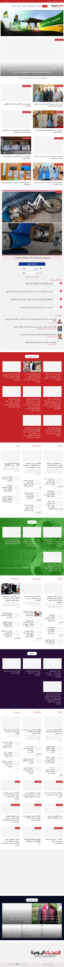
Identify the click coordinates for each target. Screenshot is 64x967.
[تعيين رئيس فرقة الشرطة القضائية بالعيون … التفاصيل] (16, 93)
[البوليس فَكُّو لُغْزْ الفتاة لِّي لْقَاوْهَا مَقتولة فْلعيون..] (57, 285)
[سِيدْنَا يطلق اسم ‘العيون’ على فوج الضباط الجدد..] (53, 808)
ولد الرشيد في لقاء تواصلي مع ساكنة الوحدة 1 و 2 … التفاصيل (32, 598)
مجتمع (18, 6)
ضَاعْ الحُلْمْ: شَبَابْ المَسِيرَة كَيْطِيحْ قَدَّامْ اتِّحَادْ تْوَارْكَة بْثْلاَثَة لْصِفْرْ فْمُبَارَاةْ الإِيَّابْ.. (12, 541)
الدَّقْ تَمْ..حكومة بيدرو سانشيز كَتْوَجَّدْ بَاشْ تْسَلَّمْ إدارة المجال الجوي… (31, 731)
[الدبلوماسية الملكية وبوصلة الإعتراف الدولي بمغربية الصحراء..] (60, 336)
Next (3, 58)
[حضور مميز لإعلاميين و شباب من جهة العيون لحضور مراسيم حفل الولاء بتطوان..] (57, 293)
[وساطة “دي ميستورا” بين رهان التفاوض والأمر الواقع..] (60, 344)
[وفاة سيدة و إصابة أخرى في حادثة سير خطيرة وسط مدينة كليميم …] (48, 145)
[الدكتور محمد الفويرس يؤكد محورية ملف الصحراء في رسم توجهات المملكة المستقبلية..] (17, 913)
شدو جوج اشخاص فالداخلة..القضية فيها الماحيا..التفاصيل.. (32, 258)
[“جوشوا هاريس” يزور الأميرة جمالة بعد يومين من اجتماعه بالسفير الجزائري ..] (38, 769)
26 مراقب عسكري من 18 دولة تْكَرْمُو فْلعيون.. (28, 760)
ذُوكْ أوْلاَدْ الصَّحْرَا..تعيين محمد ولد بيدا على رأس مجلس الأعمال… (53, 619)
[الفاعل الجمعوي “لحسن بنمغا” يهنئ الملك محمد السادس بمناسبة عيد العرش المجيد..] (10, 831)
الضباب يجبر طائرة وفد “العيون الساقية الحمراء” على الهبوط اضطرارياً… (10, 634)
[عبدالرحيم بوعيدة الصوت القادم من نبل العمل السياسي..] (32, 663)
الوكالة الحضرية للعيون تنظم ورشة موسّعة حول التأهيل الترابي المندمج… (32, 634)
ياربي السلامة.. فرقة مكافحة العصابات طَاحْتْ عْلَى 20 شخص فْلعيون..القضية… (10, 598)
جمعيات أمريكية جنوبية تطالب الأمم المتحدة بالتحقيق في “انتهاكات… (33, 496)
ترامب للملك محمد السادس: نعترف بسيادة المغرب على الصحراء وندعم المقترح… (54, 505)
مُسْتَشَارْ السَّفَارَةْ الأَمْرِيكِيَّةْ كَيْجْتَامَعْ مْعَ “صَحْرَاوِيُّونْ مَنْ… (32, 841)
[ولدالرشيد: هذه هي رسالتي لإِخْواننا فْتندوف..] (11, 663)
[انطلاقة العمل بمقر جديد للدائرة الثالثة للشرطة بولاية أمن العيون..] (53, 722)
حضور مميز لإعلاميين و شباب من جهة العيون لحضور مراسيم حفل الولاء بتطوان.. (29, 291)
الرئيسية (45, 6)
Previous (60, 58)
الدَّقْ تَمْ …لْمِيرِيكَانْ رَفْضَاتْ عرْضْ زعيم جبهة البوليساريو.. (53, 841)
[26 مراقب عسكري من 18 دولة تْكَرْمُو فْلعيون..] (38, 761)
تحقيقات (58, 192)
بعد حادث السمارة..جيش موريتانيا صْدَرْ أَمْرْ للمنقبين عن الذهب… (54, 771)
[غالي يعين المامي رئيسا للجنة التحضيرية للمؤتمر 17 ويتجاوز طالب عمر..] (38, 482)
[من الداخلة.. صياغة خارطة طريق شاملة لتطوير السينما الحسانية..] (52, 931)
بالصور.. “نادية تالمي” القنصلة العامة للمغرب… (7, 754)
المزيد (13, 6)
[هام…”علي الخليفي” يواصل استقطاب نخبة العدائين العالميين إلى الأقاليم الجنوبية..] (52, 532)
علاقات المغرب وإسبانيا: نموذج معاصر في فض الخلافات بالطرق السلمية (35, 327)
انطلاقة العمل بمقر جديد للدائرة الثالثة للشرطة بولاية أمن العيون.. (53, 731)
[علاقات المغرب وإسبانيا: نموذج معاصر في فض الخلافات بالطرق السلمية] (60, 328)
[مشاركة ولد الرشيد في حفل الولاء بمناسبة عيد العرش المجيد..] (53, 785)
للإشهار (55, 1)
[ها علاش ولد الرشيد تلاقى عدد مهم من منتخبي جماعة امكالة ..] (48, 171)
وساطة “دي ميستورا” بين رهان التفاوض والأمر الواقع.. (40, 342)
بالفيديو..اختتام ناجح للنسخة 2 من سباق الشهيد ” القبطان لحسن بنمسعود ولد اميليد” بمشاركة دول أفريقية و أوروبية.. (31, 543)
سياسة (39, 6)
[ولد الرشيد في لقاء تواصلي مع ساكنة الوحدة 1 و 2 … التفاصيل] (32, 588)
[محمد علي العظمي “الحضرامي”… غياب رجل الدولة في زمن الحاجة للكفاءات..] (52, 663)
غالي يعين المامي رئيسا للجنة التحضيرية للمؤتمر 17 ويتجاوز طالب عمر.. (32, 484)
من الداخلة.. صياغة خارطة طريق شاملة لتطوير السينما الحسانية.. (52, 932)
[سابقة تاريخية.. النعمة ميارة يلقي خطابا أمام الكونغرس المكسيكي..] (38, 748)
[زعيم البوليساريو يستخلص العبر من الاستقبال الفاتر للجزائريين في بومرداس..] (53, 455)
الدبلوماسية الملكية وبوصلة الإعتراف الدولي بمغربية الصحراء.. (38, 334)
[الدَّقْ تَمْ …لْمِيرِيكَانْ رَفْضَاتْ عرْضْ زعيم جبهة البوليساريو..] (53, 831)
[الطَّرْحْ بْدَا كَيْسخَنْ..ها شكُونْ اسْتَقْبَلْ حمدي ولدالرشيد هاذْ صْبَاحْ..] (16, 487)
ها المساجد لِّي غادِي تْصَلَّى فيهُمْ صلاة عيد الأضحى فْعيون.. (11, 731)
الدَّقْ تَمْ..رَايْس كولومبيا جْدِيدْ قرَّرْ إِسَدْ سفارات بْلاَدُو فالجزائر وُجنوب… (31, 818)
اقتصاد (24, 6)
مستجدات (59, 781)
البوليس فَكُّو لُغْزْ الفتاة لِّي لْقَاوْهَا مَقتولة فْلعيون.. (38, 283)
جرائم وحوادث (58, 138)
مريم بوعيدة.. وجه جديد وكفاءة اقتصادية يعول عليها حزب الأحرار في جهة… (53, 482)
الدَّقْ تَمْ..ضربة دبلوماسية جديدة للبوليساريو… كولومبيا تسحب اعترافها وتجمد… (32, 465)
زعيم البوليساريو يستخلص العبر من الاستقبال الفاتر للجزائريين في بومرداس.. (54, 465)
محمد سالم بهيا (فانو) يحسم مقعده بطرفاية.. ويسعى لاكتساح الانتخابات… (33, 508)
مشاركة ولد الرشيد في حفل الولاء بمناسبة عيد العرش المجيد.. (53, 794)
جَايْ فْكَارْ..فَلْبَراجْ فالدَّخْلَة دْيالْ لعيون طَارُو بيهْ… (6, 615)
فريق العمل (49, 1)
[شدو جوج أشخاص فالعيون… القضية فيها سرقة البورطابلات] (16, 171)
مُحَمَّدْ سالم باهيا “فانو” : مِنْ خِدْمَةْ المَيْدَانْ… (7, 478)
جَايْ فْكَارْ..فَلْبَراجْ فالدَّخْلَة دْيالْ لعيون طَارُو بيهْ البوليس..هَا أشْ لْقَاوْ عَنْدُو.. (31, 299)
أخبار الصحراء (31, 6)
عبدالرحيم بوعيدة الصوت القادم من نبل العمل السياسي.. (32, 673)
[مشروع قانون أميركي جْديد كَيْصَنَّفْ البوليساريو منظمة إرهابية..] (59, 493)
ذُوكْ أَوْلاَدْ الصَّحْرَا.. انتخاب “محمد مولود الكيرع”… (28, 613)
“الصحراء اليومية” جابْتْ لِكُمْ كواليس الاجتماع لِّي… (49, 641)
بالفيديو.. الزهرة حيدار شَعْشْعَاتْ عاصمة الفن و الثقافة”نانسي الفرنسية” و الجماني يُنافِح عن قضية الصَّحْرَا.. (53, 431)
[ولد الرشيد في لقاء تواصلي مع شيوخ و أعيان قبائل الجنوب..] (16, 145)
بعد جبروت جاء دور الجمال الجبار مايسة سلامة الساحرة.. (36, 307)
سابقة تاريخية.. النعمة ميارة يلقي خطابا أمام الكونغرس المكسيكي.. (32, 750)
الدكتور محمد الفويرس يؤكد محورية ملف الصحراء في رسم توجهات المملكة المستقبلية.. (18, 918)
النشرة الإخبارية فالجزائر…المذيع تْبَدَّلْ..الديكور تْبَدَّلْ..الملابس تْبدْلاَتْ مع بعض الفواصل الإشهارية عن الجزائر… (31, 378)
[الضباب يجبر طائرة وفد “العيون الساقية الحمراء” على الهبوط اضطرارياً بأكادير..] (16, 633)
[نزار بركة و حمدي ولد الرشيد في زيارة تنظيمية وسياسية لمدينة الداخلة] (48, 93)
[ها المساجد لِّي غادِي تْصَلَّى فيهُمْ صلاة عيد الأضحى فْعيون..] (10, 722)
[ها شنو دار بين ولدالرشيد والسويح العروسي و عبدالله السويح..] (48, 119)
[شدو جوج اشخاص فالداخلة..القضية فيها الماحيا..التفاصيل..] (32, 222)
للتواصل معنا (61, 1)
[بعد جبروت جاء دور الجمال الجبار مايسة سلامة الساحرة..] (57, 309)
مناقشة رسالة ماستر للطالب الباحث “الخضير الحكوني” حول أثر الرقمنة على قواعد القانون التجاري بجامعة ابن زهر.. (47, 918)
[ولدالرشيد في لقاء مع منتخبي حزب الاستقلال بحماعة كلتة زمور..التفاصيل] (16, 119)
